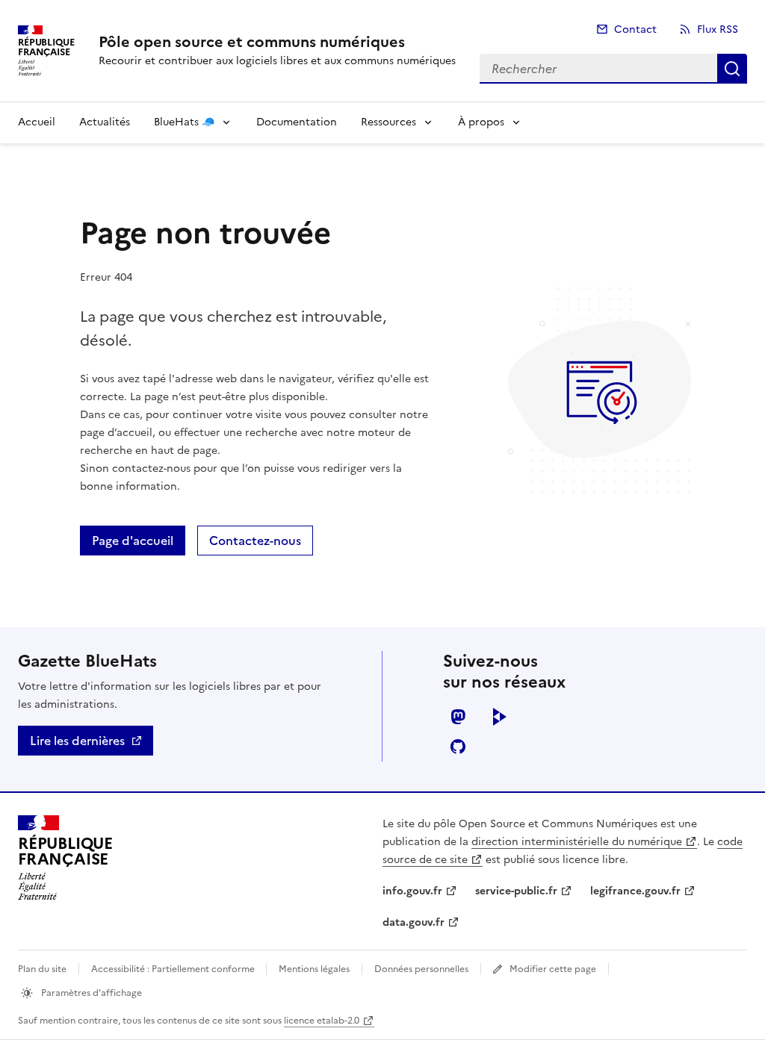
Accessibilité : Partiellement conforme (174, 969)
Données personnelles (421, 969)
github (458, 747)
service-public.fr (516, 891)
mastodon (458, 717)
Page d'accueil (132, 540)
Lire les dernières (77, 741)
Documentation (296, 122)
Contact (635, 29)
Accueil (36, 122)
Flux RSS (717, 29)
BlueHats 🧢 (184, 122)
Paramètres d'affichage (90, 993)
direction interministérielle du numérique (576, 842)
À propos (481, 122)
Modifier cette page (553, 969)
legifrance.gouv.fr (635, 891)
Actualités (104, 122)
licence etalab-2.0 (321, 1020)
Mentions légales (314, 969)
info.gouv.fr (412, 891)
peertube (500, 717)
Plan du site (42, 969)
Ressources (388, 122)
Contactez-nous (255, 540)
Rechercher (732, 69)
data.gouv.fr (413, 922)
